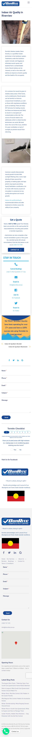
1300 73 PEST (10, 272)
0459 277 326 (21, 272)
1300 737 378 (17, 245)
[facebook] (9, 360)
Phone (4, 378)
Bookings (11, 561)
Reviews (4, 561)
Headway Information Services (11, 730)
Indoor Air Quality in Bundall (13, 344)
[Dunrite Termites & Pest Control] (10, 5)
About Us (21, 559)
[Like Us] (16, 290)
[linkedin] (18, 360)
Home (3, 559)
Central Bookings (16, 269)
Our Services (10, 559)
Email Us (16, 282)
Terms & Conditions (8, 563)
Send (6, 417)
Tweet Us (16, 308)
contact (4, 670)
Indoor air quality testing (12, 200)
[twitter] (13, 360)
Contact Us (15, 250)
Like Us (16, 295)
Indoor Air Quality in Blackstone (18, 347)
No (20, 450)
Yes (15, 450)
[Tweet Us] (16, 303)
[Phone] (6, 731)
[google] (22, 360)
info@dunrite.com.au (16, 285)
